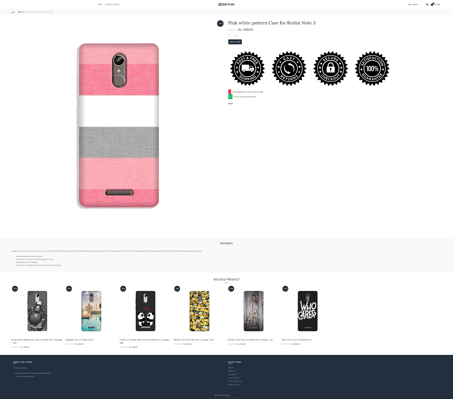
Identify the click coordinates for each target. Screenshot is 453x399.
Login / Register (413, 4)
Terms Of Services (235, 381)
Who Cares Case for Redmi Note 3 (297, 340)
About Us (231, 371)
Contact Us (232, 374)
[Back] (13, 12)
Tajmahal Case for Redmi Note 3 (79, 340)
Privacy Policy (233, 378)
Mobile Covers (112, 4)
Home (99, 4)
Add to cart (235, 42)
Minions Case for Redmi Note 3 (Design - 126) (194, 340)
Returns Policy (233, 385)
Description (226, 243)
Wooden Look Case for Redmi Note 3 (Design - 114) (250, 340)
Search (231, 368)
